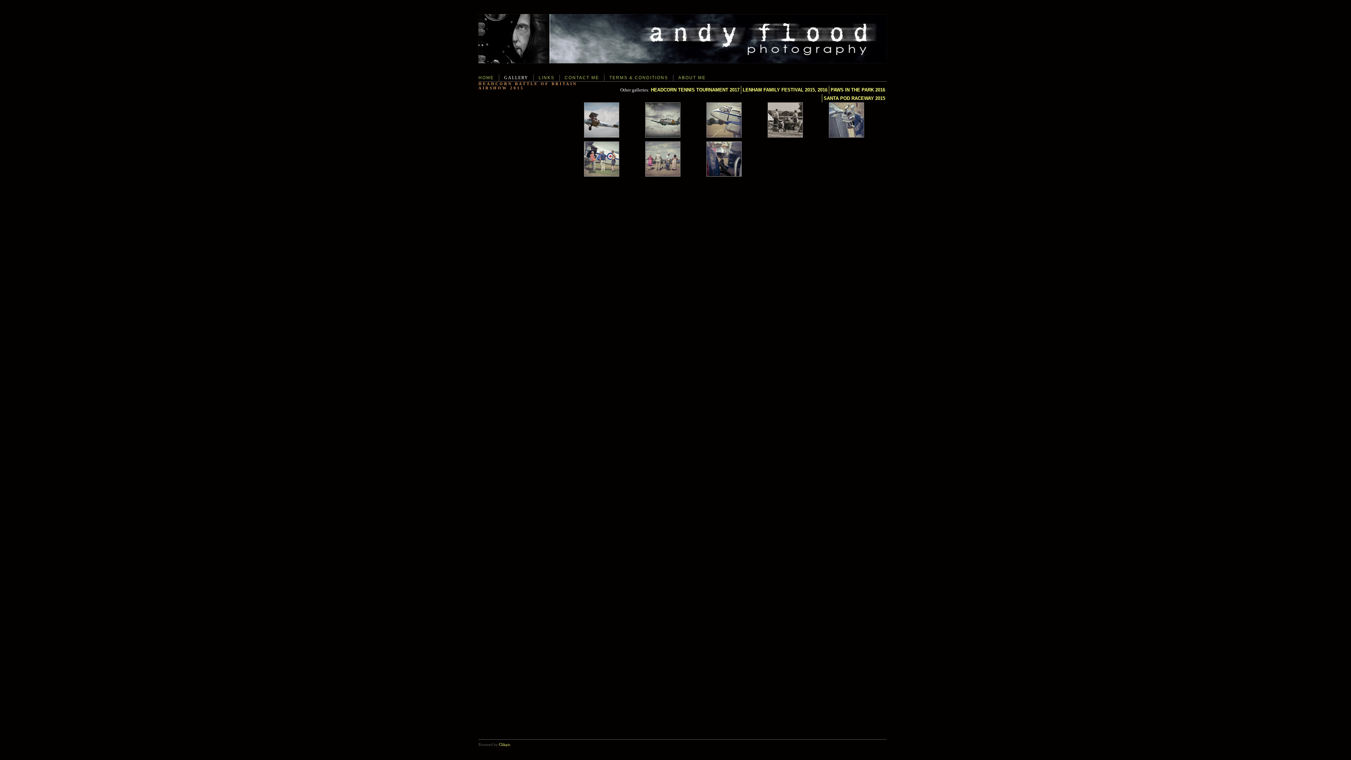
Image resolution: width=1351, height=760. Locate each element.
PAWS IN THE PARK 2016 (858, 90)
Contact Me (582, 77)
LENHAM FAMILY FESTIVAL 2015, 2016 (785, 90)
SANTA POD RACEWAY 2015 (854, 98)
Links (546, 77)
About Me (692, 77)
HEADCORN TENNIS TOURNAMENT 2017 (695, 90)
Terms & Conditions (638, 77)
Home (486, 77)
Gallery (516, 77)
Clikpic (504, 744)
